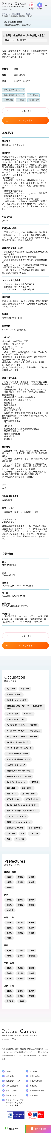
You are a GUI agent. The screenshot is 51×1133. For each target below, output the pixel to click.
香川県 (9, 979)
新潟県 (9, 923)
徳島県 (31, 973)
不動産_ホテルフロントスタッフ (18, 822)
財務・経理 (11, 834)
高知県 (31, 979)
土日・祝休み (33, 95)
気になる (32, 8)
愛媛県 (20, 979)
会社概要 (33, 1071)
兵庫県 (9, 956)
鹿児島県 (10, 1001)
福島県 (9, 887)
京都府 (20, 951)
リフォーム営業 (12, 714)
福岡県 (9, 991)
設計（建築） (20, 75)
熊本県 (9, 996)
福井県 (9, 928)
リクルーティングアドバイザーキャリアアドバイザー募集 (15, 1102)
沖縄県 (21, 1001)
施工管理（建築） (28, 794)
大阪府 (31, 951)
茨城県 (9, 900)
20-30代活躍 (8, 100)
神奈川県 (10, 910)
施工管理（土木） (32, 799)
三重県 (9, 938)
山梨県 (20, 928)
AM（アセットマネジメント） (18, 742)
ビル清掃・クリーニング (16, 765)
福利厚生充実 (34, 100)
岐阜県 (9, 933)
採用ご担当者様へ (13, 1086)
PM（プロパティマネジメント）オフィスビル (23, 731)
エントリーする (25, 120)
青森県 (20, 877)
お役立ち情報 (11, 1091)
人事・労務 (34, 834)
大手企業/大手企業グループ (14, 90)
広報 (8, 839)
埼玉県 (9, 905)
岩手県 (31, 877)
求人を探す (16, 14)
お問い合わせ (35, 1076)
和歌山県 (32, 956)
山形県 (20, 882)
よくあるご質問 (36, 1081)
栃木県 (20, 900)
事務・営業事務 (34, 828)
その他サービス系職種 (15, 828)
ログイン (39, 8)
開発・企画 (25, 689)
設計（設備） (27, 788)
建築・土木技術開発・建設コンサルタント (22, 811)
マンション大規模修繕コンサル (18, 759)
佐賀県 (20, 991)
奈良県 (20, 956)
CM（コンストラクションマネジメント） (22, 805)
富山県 (20, 923)
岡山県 (31, 968)
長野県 (31, 928)
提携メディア (11, 1095)
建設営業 (35, 782)
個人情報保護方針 (37, 1091)
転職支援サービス (13, 1081)
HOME (4, 14)
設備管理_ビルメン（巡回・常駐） (19, 771)
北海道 (9, 877)
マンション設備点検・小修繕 (17, 754)
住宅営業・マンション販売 (16, 700)
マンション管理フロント (16, 719)
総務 (22, 834)
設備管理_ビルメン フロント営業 (19, 776)
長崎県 (31, 991)
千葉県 (20, 905)
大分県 (20, 996)
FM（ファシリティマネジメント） (19, 748)
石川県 (31, 923)
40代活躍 (21, 100)
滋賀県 (9, 951)
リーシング (28, 714)
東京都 (28, 14)
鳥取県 (9, 968)
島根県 (20, 968)
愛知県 (31, 933)
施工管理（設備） (13, 799)
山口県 (20, 973)
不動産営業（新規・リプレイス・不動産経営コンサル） (25, 707)
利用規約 (33, 1086)
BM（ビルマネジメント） (16, 782)
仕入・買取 (11, 689)
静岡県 (20, 933)
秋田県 (9, 882)
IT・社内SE (20, 839)
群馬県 (31, 900)
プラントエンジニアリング (16, 816)
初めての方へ (14, 1129)
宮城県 (31, 882)
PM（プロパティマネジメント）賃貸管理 (22, 725)
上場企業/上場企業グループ (14, 95)
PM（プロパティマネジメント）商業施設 (22, 737)
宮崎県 (31, 996)
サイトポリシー (36, 1095)
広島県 (9, 973)
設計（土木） (11, 794)
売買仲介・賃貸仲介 (14, 694)
